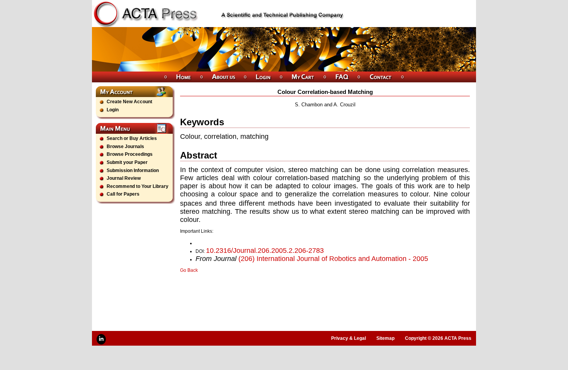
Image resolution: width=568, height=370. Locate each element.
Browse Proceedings (130, 154)
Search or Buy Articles (132, 138)
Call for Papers (123, 194)
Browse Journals (125, 146)
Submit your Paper (127, 162)
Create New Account (129, 101)
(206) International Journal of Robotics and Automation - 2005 (333, 259)
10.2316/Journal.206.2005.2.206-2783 (265, 250)
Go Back (189, 270)
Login (113, 110)
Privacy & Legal (348, 338)
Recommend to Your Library (137, 186)
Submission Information (133, 170)
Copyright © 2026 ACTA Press (438, 338)
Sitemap (385, 338)
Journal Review (124, 178)
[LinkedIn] (101, 339)
